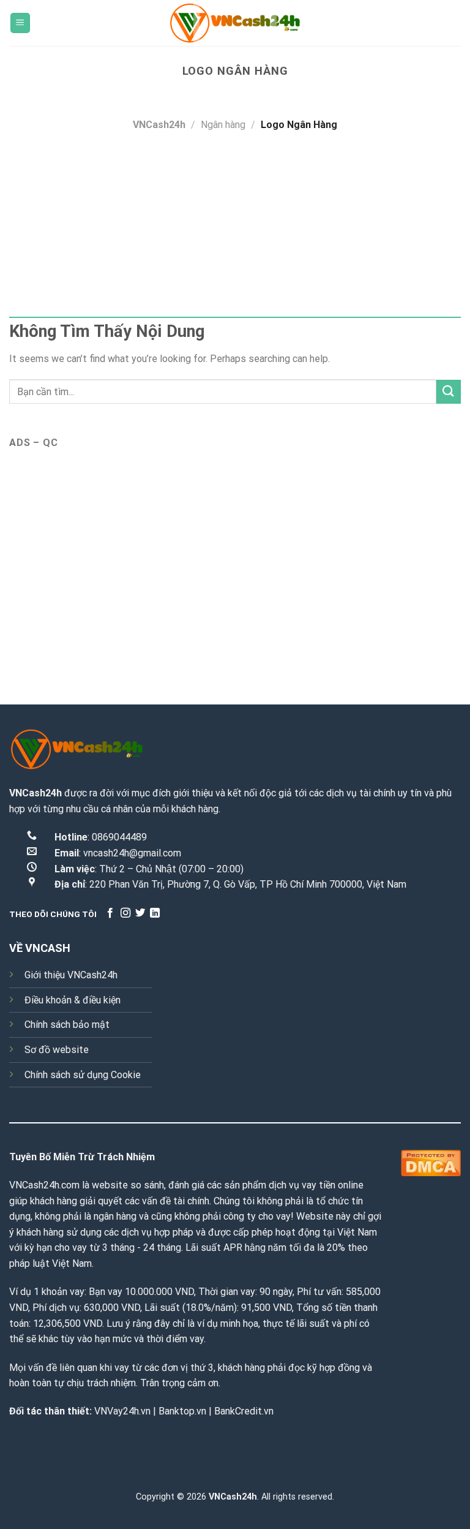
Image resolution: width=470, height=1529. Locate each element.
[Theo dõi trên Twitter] (140, 913)
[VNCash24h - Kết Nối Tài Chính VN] (235, 23)
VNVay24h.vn (122, 1411)
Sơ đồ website (56, 1049)
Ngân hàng (223, 124)
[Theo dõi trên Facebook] (110, 913)
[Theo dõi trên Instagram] (125, 913)
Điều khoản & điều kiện (72, 1000)
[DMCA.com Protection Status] (431, 1162)
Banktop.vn (182, 1411)
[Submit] (448, 392)
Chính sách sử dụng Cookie (82, 1075)
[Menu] (20, 23)
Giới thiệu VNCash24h (71, 975)
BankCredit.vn (244, 1411)
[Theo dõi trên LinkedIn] (155, 913)
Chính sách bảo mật (67, 1024)
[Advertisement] (235, 225)
